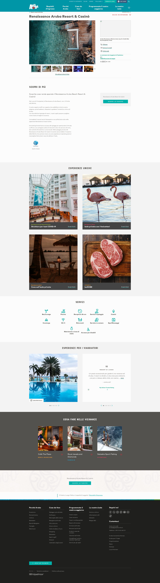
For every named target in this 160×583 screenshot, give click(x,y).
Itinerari (51, 540)
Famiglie (31, 526)
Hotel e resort (73, 514)
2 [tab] (51, 405)
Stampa (111, 546)
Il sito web (106, 51)
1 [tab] (50, 405)
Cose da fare (54, 508)
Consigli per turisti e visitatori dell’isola (75, 539)
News (91, 1)
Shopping (52, 531)
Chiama (105, 44)
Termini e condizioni (42, 571)
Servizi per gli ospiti (75, 542)
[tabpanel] (53, 378)
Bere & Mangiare (34, 523)
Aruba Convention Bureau (117, 535)
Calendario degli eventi (56, 542)
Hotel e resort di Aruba (36, 12)
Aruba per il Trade (114, 538)
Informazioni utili (94, 515)
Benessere (32, 520)
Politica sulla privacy (58, 571)
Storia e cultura (94, 512)
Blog (85, 1)
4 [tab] (55, 405)
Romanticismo (33, 515)
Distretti (91, 517)
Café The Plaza (44, 454)
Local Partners (113, 549)
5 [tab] (57, 405)
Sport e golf (52, 537)
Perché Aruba (35, 508)
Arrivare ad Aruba (74, 525)
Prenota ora (110, 1)
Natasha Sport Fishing (107, 454)
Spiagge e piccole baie (55, 512)
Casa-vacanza (73, 517)
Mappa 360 (92, 520)
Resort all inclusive (74, 523)
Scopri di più (71, 226)
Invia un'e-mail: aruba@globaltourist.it (116, 526)
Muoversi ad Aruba (74, 528)
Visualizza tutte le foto (62, 74)
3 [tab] (53, 405)
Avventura (32, 512)
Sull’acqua (52, 515)
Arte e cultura (53, 526)
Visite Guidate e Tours (55, 529)
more (122, 378)
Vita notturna (53, 523)
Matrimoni (32, 529)
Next (95, 69)
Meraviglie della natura (56, 517)
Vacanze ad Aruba (74, 535)
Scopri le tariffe (115, 101)
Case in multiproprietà (76, 520)
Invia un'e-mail (107, 47)
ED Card (123, 1)
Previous (101, 405)
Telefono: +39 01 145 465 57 (117, 530)
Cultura (31, 517)
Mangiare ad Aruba (55, 520)
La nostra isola (95, 508)
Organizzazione (114, 541)
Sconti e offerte (75, 1)
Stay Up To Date (41, 563)
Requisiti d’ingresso (95, 495)
